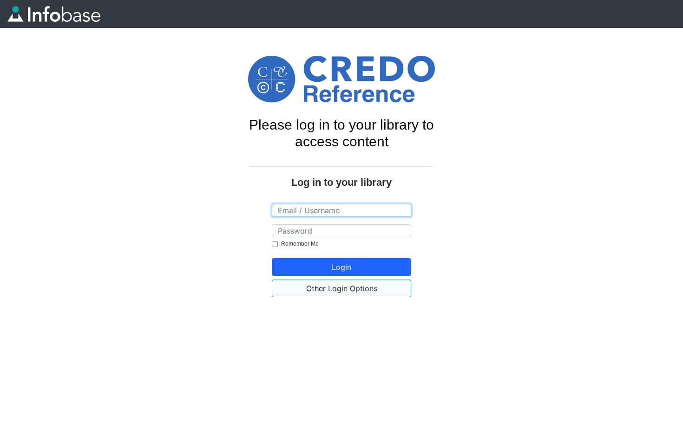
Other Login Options (341, 288)
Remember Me (300, 244)
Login (341, 267)
